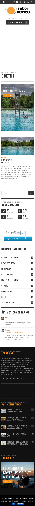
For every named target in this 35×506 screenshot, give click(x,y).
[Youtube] (28, 2)
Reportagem (6, 291)
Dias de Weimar (8, 160)
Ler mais (3, 182)
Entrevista (6, 268)
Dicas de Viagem (8, 263)
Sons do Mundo (8, 302)
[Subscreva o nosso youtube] (3, 217)
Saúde (4, 296)
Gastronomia (7, 274)
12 (32, 418)
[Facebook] (10, 2)
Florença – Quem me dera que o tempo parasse (16, 419)
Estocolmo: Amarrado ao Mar (16, 435)
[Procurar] (3, 2)
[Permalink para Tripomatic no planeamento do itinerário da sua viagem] (3, 443)
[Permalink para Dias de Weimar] (17, 146)
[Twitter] (24, 2)
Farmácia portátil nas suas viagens (14, 319)
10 (32, 426)
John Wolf (6, 163)
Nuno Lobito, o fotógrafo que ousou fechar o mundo (17, 427)
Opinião (4, 157)
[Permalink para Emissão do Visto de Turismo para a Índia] (3, 410)
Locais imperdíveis (9, 280)
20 (32, 410)
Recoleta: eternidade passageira (14, 332)
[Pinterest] (21, 2)
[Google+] (13, 2)
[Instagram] (17, 2)
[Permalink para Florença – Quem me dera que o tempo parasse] (3, 419)
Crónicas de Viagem (10, 257)
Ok (13, 503)
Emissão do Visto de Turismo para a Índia (15, 410)
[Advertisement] (17, 45)
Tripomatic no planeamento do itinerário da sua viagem (17, 443)
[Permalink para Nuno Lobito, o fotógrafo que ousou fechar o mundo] (3, 427)
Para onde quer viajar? (17, 22)
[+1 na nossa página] (20, 217)
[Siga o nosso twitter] (3, 211)
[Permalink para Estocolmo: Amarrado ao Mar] (3, 435)
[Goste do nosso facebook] (20, 211)
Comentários (30, 182)
